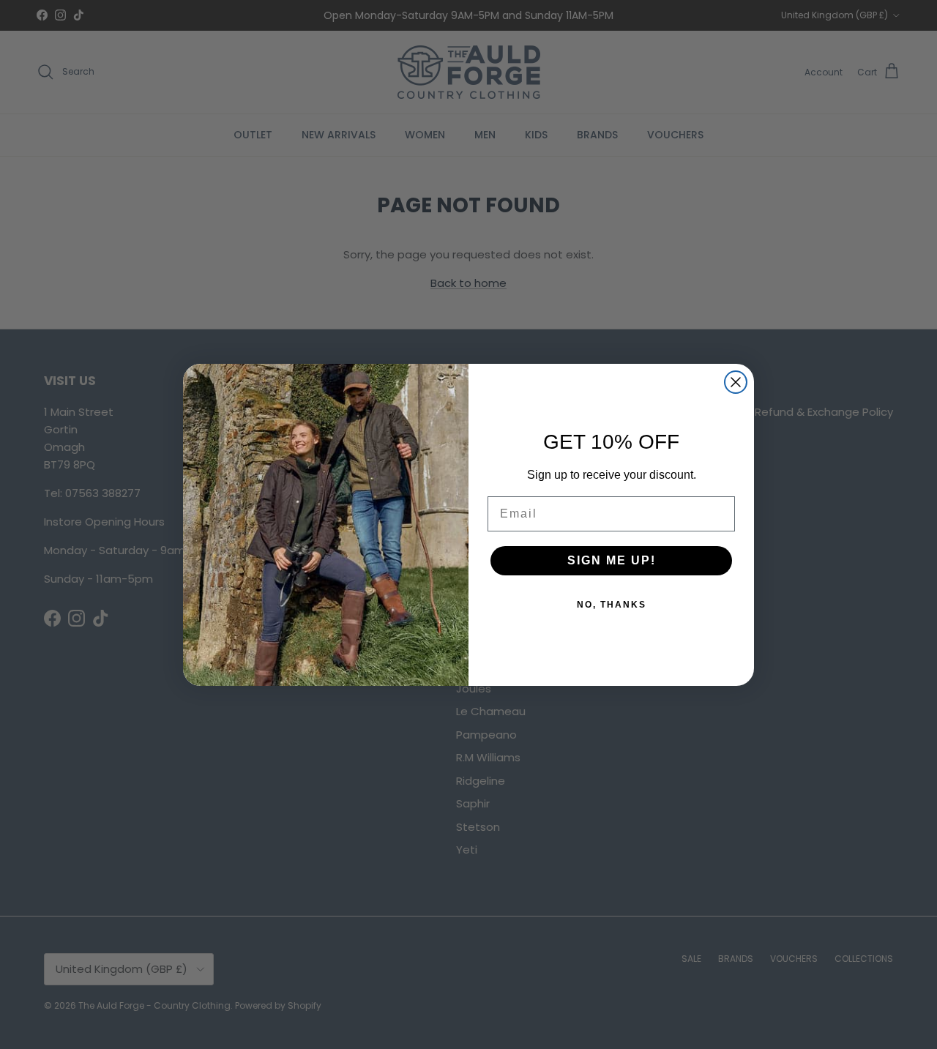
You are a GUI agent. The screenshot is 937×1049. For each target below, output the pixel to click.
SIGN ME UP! (611, 560)
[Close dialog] (736, 382)
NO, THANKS (611, 605)
